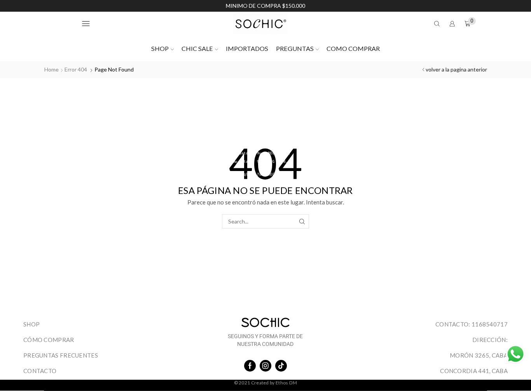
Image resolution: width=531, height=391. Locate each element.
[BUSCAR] (302, 221)
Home (51, 69)
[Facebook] (250, 366)
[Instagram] (265, 366)
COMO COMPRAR (353, 48)
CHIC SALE (197, 48)
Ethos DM (286, 383)
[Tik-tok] (281, 366)
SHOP (160, 48)
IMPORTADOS (247, 48)
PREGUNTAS (295, 48)
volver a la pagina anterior (456, 69)
